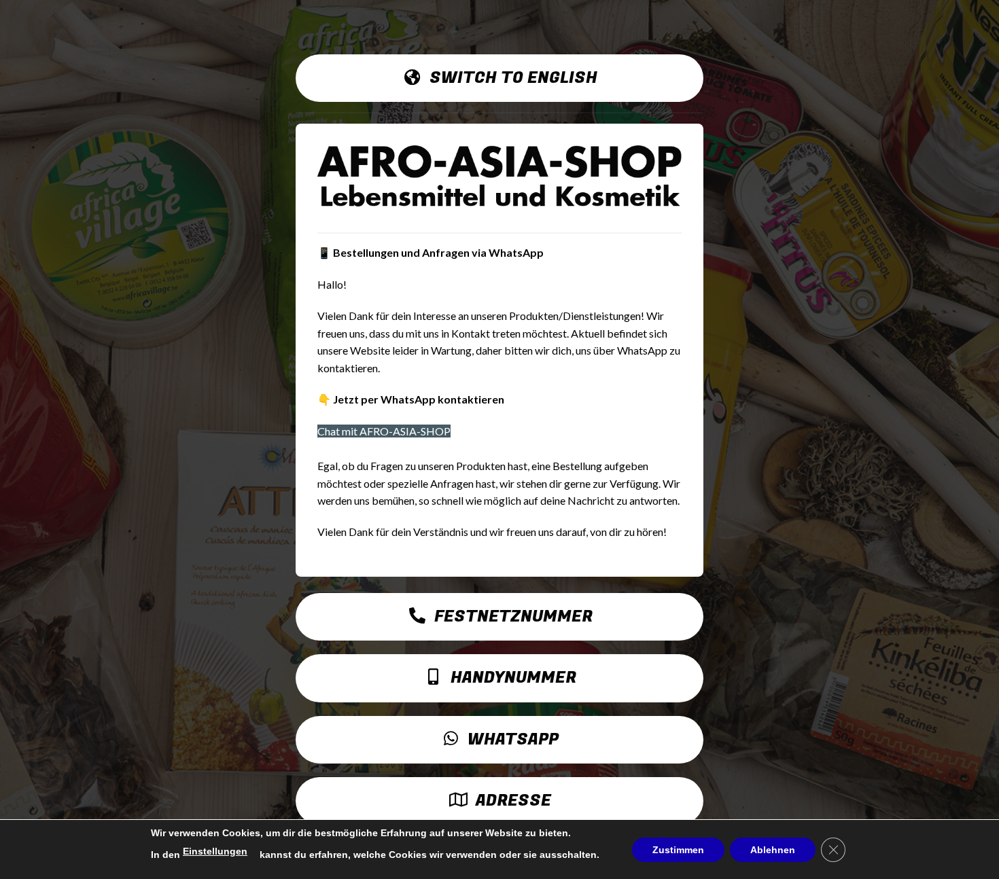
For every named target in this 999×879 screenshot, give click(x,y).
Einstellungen (215, 851)
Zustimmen (678, 849)
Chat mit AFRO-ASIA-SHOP (384, 431)
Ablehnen (772, 849)
